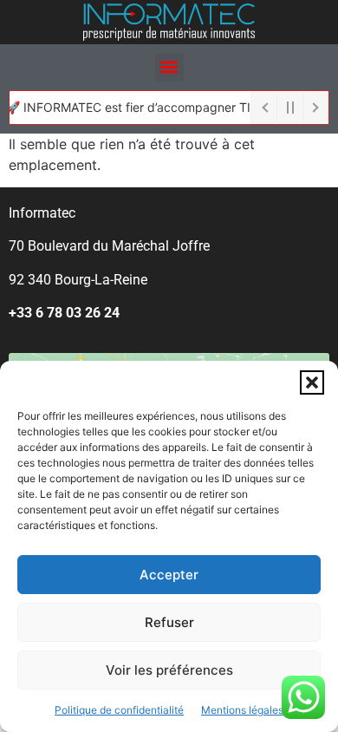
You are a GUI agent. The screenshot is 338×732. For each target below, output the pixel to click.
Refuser (169, 622)
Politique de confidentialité (119, 709)
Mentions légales (242, 709)
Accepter (169, 574)
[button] (312, 382)
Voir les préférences (169, 670)
